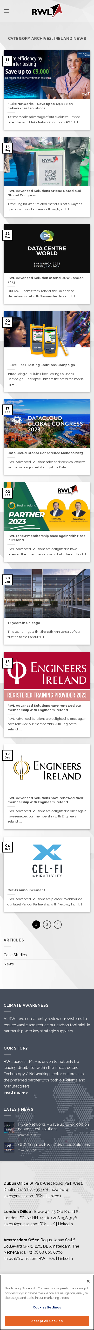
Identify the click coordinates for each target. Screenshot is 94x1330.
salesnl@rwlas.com (21, 1258)
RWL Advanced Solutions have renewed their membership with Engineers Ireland (45, 800)
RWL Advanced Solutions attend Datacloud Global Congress (44, 193)
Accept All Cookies (46, 1321)
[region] (47, 1302)
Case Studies (15, 955)
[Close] (88, 1281)
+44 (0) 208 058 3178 (58, 1218)
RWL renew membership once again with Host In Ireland (46, 538)
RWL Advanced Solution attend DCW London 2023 (45, 280)
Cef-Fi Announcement (26, 890)
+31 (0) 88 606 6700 (45, 1252)
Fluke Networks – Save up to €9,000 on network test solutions (40, 106)
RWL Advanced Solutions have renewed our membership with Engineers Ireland (44, 708)
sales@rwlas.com (19, 1196)
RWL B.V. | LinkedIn (56, 1258)
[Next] (58, 924)
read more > (16, 1092)
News (9, 964)
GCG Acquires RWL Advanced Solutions (54, 1144)
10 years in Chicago (23, 623)
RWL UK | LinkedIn (56, 1224)
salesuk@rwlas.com (21, 1224)
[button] (6, 11)
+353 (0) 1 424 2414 (51, 1189)
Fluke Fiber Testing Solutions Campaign (41, 365)
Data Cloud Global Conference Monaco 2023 (45, 453)
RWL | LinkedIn (48, 1196)
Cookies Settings (47, 1307)
